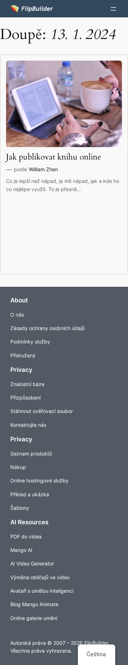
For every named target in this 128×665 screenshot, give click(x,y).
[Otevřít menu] (113, 9)
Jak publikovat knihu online (53, 157)
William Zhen (43, 169)
